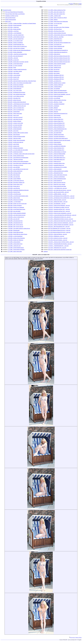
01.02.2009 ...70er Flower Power (55, 29)
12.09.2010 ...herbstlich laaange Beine (56, 134)
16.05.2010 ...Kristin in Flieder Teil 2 (55, 121)
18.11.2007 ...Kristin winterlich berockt (16, 155)
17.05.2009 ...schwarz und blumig (55, 48)
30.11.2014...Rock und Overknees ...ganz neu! (57, 240)
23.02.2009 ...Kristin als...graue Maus (55, 36)
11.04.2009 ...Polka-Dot (53, 111)
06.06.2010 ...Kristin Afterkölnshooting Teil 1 (57, 128)
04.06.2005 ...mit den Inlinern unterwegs (16, 36)
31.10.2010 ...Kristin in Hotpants (55, 144)
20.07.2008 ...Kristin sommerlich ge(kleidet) (17, 213)
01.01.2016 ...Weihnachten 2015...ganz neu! (57, 247)
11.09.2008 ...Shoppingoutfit (13, 230)
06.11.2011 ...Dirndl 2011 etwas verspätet (56, 184)
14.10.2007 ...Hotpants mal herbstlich (15, 148)
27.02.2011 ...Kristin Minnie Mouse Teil (56, 159)
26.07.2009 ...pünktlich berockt (54, 67)
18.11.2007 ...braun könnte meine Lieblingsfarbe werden (19, 163)
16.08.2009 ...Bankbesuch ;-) (54, 71)
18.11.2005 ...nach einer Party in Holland (16, 48)
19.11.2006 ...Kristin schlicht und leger (16, 86)
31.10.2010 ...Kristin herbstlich (54, 142)
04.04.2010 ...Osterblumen (53, 105)
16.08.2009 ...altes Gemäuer (54, 73)
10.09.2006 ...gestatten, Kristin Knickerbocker (17, 69)
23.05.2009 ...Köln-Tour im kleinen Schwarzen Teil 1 (59, 56)
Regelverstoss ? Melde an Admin (75, 637)
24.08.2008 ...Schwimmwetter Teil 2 (15, 220)
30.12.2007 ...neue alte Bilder (14, 167)
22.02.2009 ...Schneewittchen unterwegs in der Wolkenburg (60, 34)
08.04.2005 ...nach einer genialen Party (16, 34)
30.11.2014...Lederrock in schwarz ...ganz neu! (57, 238)
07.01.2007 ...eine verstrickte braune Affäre (16, 94)
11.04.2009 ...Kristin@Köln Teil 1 (55, 38)
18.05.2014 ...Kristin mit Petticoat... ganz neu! (57, 234)
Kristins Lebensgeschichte (10, 19)
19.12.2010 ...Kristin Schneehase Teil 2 (56, 149)
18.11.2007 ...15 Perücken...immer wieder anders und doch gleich (21, 153)
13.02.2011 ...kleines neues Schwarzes (56, 155)
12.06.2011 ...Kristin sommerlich (54, 169)
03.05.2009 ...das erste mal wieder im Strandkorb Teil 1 (59, 42)
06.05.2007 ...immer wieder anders (15, 113)
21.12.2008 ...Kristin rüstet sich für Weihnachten (58, 21)
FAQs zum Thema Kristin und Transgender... (14, 11)
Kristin (80, 3)
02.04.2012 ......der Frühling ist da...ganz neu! (57, 188)
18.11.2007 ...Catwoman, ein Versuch (15, 165)
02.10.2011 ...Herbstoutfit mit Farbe (55, 172)
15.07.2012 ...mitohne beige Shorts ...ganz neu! (57, 201)
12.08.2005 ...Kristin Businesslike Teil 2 (16, 44)
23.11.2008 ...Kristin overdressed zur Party (57, 10)
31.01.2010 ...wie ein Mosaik (54, 98)
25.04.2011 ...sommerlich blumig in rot (56, 165)
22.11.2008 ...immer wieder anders (15, 251)
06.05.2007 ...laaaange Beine (14, 111)
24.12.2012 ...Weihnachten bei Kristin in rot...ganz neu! (59, 217)
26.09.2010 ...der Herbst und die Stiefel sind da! (58, 138)
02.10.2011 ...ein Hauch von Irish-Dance (56, 176)
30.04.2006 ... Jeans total (13, 57)
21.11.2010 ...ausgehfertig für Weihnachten (57, 146)
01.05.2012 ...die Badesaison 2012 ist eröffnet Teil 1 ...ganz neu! (61, 195)
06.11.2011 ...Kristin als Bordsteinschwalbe (57, 178)
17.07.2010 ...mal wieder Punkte (54, 132)
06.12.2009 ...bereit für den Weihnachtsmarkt (57, 90)
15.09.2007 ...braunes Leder (13, 146)
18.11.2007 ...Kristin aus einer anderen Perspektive (18, 161)
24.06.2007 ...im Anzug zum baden (15, 125)
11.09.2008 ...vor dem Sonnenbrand (15, 236)
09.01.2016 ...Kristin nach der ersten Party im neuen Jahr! (60, 249)
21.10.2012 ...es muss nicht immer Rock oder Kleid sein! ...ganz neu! (62, 215)
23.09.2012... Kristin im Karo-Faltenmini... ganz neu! (59, 205)
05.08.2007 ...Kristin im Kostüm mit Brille (16, 136)
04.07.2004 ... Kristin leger (13, 27)
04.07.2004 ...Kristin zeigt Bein (14, 29)
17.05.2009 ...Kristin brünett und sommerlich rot (58, 50)
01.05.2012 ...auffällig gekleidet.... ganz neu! (57, 194)
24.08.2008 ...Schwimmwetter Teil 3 (15, 222)
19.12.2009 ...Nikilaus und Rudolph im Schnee (57, 92)
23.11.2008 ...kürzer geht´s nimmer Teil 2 (56, 13)
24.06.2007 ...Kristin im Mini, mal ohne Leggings (18, 132)
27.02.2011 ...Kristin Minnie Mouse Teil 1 (56, 157)
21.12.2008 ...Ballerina (53, 19)
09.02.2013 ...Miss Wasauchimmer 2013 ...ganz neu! (59, 226)
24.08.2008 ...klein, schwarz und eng (15, 224)
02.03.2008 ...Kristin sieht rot (14, 186)
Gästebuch (45, 251)
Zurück (71, 3)
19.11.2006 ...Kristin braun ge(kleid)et (15, 84)
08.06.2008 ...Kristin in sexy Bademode (16, 207)
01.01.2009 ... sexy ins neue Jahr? (55, 23)
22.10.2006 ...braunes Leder (13, 77)
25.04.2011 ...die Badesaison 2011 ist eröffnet (57, 167)
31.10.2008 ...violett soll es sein (14, 245)
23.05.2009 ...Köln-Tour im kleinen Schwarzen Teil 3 (59, 59)
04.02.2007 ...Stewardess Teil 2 (14, 98)
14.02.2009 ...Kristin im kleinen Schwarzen (57, 33)
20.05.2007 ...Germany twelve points (15, 123)
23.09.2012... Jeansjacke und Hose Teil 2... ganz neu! (59, 211)
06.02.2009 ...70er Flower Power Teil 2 (56, 31)
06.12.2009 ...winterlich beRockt (55, 86)
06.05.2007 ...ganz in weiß (13, 115)
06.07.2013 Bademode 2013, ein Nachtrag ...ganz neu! (59, 228)
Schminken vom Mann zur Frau (11, 15)
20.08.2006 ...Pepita (12, 67)
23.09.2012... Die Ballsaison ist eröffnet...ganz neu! (58, 207)
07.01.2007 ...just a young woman (15, 90)
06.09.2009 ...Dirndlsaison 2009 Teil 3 (56, 79)
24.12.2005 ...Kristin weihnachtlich (15, 52)
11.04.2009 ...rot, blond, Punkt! (54, 109)
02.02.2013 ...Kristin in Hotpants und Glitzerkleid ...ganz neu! (60, 224)
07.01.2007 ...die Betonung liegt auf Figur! (16, 92)
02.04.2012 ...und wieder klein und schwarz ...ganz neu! (59, 190)
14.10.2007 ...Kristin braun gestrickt (15, 151)
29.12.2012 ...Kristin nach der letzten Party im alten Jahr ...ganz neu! (62, 220)
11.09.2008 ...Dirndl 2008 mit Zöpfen (15, 232)
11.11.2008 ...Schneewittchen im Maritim (16, 249)
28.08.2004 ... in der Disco (13, 31)
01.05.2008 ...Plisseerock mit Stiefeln (15, 199)
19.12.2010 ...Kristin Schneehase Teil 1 (56, 148)
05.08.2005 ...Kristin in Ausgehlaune (15, 42)
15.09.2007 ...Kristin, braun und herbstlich (16, 140)
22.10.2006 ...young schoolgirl (14, 75)
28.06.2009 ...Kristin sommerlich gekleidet (56, 63)
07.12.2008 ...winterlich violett (54, 15)
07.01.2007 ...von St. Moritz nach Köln (16, 96)
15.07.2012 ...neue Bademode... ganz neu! (56, 203)
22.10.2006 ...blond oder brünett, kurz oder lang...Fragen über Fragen (22, 80)
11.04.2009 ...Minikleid (53, 107)
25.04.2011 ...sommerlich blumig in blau (56, 163)
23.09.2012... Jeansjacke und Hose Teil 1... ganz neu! (59, 209)
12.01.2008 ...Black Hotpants (14, 174)
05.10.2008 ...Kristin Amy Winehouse (15, 240)
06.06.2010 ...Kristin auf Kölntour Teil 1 (56, 123)
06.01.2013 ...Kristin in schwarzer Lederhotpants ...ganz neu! (60, 222)
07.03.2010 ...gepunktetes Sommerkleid (56, 103)
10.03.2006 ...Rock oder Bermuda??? (15, 56)
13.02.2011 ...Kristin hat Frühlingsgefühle (56, 153)
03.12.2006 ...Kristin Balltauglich (14, 88)
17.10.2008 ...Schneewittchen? (14, 241)
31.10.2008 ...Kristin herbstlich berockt (16, 247)
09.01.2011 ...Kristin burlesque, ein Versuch (57, 151)
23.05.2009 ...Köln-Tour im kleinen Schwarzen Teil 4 (59, 61)
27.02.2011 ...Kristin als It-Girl (54, 161)
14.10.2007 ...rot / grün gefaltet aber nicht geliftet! (18, 149)
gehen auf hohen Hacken (10, 17)
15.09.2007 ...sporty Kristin (13, 144)
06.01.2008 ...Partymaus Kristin (14, 172)
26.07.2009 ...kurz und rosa (53, 69)
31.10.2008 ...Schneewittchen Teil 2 (15, 243)
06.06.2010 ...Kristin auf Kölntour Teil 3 (56, 126)
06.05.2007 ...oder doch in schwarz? (15, 117)
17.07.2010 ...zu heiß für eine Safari (55, 130)
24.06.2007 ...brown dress (13, 130)
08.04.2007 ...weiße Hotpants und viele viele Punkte (18, 103)
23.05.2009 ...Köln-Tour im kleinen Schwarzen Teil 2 (59, 57)
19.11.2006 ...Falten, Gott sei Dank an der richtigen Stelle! (19, 82)
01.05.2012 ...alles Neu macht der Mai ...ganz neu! (58, 192)
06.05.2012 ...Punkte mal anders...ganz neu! (57, 199)
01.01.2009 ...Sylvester (53, 25)
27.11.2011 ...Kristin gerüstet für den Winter (57, 186)
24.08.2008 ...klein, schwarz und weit (15, 226)
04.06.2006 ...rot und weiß (13, 59)
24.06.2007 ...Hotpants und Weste (15, 126)
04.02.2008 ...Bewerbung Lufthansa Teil (16, 182)
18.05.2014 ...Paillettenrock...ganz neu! (56, 236)
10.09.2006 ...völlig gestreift (13, 73)
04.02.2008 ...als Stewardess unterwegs (16, 180)
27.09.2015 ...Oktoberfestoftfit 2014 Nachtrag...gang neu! (60, 243)
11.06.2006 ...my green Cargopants (15, 65)
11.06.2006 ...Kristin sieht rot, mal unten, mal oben (18, 61)
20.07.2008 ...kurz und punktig (14, 211)
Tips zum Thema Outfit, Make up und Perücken (15, 13)
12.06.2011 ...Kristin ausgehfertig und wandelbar (58, 171)
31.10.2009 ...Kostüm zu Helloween (55, 84)
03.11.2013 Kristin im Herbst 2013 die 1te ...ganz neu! (59, 230)
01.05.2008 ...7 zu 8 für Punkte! (14, 201)
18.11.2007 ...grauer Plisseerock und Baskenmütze (18, 157)
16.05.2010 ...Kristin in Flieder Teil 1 (55, 119)
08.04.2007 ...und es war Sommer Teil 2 (16, 109)
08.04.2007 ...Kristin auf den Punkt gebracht (17, 102)
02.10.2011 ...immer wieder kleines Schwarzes (57, 174)
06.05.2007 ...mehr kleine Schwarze (15, 119)
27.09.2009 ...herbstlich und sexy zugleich (56, 82)
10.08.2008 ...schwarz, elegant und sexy (16, 217)
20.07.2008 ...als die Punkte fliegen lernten (16, 209)
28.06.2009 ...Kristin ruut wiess (54, 65)
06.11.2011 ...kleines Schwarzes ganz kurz (56, 182)
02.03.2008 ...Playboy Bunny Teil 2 (15, 184)
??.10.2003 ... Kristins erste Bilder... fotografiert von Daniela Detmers (22, 23)
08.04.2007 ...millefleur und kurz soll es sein (17, 105)
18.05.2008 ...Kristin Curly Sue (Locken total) (17, 203)
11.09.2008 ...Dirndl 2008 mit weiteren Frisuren (17, 234)
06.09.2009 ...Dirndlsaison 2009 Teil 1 (56, 75)
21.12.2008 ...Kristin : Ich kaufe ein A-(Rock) (57, 17)
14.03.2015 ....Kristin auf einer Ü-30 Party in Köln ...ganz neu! (61, 241)
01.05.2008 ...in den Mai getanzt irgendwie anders (18, 195)
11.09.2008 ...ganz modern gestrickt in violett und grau (19, 228)
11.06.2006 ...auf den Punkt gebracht (15, 63)
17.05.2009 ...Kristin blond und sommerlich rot (57, 52)
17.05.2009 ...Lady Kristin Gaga (54, 44)
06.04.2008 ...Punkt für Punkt (14, 192)
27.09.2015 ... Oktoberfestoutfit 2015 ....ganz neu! (58, 245)
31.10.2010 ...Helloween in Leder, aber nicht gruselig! (59, 140)
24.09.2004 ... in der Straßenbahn (14, 33)
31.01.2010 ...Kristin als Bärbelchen (55, 96)
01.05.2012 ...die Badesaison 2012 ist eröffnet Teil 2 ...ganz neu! (61, 197)
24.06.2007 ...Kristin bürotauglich (15, 128)
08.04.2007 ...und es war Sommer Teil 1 (16, 107)
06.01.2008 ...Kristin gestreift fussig (15, 171)
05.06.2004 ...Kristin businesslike (14, 25)
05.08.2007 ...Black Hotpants (14, 134)
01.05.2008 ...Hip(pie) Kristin (14, 197)
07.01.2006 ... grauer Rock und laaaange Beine (17, 54)
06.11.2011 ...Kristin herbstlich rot (55, 180)
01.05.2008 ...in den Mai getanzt (14, 194)
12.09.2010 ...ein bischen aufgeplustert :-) (56, 136)
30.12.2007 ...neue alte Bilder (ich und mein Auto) (18, 169)
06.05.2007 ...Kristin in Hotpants (14, 121)
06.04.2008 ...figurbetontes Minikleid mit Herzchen (18, 190)
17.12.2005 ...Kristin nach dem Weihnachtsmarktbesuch (19, 50)
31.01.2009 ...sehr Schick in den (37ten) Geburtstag (58, 27)
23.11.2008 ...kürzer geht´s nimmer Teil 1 (56, 11)
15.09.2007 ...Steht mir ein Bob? (14, 138)
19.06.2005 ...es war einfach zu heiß (15, 40)
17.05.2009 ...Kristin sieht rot (54, 54)
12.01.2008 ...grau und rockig (14, 176)
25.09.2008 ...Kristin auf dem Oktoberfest (16, 238)
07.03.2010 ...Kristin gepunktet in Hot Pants (57, 100)
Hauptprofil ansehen (7, 10)
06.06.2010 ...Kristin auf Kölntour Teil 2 (56, 125)
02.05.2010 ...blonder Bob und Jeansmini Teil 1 (58, 113)
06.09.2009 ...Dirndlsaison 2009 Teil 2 (56, 77)
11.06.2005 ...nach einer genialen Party (16, 38)
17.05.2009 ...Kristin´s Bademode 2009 (56, 46)
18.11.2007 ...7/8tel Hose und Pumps (15, 159)
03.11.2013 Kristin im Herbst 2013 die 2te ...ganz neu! (59, 232)
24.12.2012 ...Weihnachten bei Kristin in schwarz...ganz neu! (60, 218)
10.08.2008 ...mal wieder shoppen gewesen (16, 215)
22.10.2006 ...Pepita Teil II (13, 79)
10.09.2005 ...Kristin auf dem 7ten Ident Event (17, 46)
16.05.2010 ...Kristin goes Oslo (54, 117)
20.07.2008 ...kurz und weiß (13, 218)
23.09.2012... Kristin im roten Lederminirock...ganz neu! (59, 213)
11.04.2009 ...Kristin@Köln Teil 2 (55, 40)
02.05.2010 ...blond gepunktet (54, 115)
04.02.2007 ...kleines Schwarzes (14, 100)
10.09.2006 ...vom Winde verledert (15, 71)
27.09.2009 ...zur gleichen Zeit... (54, 80)
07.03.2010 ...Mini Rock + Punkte (55, 102)
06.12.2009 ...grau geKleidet (54, 88)
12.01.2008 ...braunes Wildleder (14, 178)
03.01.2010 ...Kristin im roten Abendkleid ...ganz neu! (59, 94)
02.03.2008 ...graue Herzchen (14, 188)
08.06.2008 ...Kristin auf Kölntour (15, 205)
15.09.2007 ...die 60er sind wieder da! (15, 142)
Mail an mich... (8, 21)
